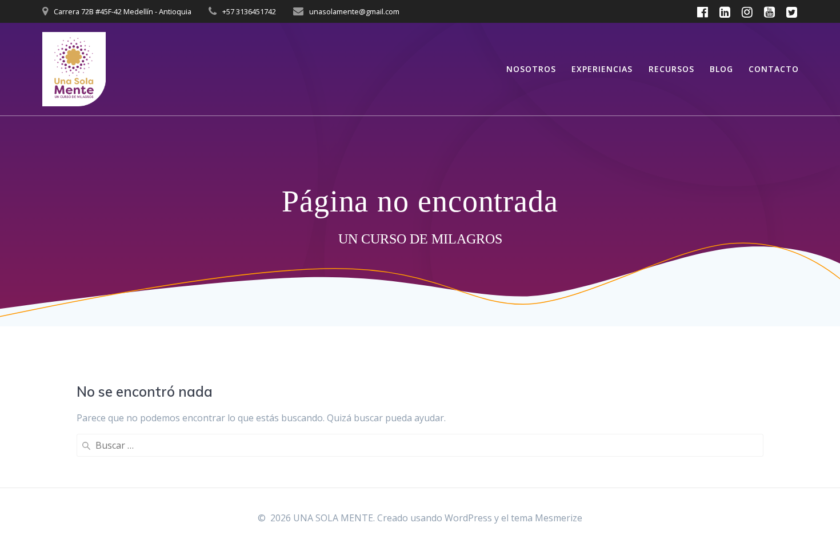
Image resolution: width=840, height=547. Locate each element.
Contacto (774, 68)
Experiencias (602, 68)
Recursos (671, 68)
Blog (721, 68)
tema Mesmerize (546, 518)
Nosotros (531, 68)
